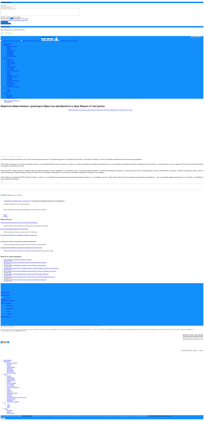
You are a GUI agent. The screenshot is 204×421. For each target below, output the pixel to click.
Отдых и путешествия (13, 70)
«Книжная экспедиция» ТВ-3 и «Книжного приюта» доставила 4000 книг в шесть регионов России (31, 268)
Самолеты (9, 314)
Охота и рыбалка (11, 66)
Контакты (9, 95)
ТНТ (8, 92)
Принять (3, 418)
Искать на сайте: (11, 56)
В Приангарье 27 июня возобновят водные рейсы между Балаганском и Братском (26, 274)
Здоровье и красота (12, 76)
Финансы (9, 78)
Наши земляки (11, 62)
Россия (9, 47)
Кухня (8, 72)
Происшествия (11, 83)
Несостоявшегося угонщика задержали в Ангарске (17, 259)
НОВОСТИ (7, 45)
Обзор (11, 18)
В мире (9, 49)
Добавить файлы (5, 18)
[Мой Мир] (8, 342)
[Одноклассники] (4, 342)
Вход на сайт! (10, 98)
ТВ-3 (8, 89)
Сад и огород (10, 69)
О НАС (6, 93)
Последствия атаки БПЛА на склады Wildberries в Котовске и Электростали (19, 235)
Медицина (10, 52)
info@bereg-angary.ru (32, 330)
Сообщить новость (5, 23)
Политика (9, 79)
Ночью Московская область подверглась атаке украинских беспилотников (18, 241)
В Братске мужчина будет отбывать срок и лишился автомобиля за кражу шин (25, 279)
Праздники (10, 85)
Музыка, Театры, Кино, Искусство (16, 397)
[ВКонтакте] (2, 342)
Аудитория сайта (5, 295)
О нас (7, 297)
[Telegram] (6, 342)
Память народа (11, 63)
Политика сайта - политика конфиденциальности (11, 332)
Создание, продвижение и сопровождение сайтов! (189, 357)
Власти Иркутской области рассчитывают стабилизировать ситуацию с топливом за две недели (30, 271)
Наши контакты (10, 300)
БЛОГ (5, 57)
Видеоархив (10, 55)
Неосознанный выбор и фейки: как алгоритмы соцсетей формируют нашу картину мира (21, 247)
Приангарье (10, 60)
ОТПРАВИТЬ (4, 21)
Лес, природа (10, 68)
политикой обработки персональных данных (160, 416)
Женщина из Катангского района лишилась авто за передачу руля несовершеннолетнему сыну (29, 277)
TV (5, 88)
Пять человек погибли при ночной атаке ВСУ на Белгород (14, 229)
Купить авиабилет (6, 316)
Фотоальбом (10, 53)
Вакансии (9, 303)
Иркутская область (12, 46)
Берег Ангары (7, 43)
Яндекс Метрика (26, 416)
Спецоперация (11, 50)
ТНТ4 (8, 90)
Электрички (9, 308)
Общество (10, 75)
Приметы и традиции (13, 86)
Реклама (9, 96)
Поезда (8, 311)
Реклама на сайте (5, 292)
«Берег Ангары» (17, 195)
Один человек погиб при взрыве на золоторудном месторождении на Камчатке (19, 222)
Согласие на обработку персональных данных (13, 20)
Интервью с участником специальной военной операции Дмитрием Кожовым (25, 262)
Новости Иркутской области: (12, 100)
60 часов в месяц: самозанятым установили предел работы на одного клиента (25, 265)
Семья (8, 73)
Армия (9, 65)
